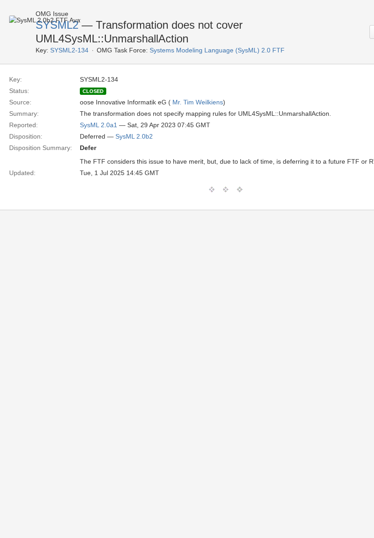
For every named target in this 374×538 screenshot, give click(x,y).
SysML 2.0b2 (134, 136)
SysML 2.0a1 (98, 125)
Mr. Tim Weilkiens (197, 102)
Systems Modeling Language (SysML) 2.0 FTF (217, 50)
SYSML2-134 (69, 50)
